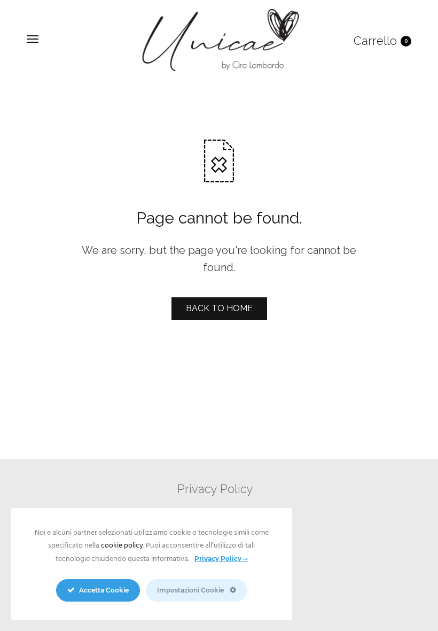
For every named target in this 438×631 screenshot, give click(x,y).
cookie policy (122, 546)
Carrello (381, 41)
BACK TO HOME (219, 308)
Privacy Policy (215, 489)
